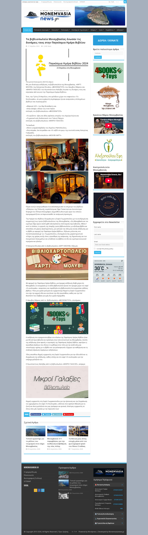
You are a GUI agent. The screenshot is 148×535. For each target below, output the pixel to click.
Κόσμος (93, 30)
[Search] (125, 1)
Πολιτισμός (64, 30)
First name (97, 227)
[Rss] (109, 2)
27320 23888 (118, 504)
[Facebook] (111, 2)
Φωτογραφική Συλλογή (70, 2)
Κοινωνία (55, 30)
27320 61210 (118, 495)
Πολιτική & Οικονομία (41, 30)
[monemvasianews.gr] (47, 14)
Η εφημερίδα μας (46, 2)
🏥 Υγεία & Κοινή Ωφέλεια (104, 523)
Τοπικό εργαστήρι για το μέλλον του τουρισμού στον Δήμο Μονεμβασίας (78, 483)
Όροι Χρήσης (63, 532)
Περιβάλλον (110, 30)
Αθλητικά (120, 30)
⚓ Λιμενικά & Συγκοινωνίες (106, 519)
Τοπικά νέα (27, 30)
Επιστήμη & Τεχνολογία (79, 30)
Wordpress (92, 532)
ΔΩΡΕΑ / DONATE (108, 40)
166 (121, 508)
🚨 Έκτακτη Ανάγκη (102, 485)
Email (96, 241)
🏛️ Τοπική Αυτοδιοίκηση (104, 514)
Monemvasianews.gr (116, 532)
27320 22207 (118, 490)
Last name (97, 234)
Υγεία (100, 30)
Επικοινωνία (57, 2)
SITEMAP (82, 2)
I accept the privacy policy (104, 249)
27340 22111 (118, 499)
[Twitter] (113, 2)
